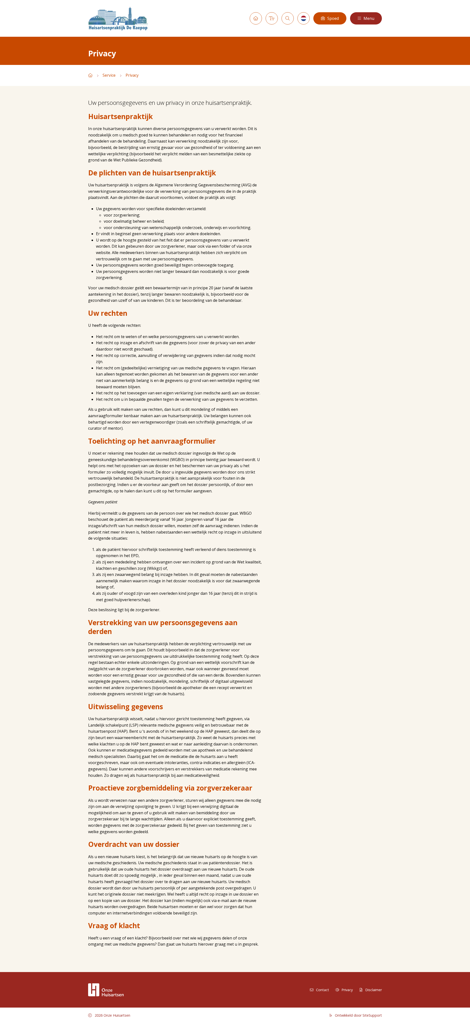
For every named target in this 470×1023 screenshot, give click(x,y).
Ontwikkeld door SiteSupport (358, 1015)
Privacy (132, 75)
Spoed (333, 18)
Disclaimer (373, 989)
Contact (322, 989)
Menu (369, 18)
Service (109, 75)
